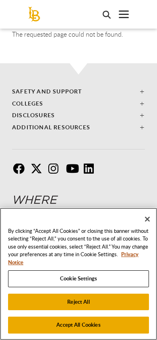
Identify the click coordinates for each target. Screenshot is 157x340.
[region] (78, 274)
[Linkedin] (92, 172)
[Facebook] (21, 172)
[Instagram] (56, 172)
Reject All (78, 301)
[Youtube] (74, 172)
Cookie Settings (78, 278)
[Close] (147, 219)
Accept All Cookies (78, 324)
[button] (78, 91)
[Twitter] (39, 172)
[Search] (103, 14)
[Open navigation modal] (120, 14)
